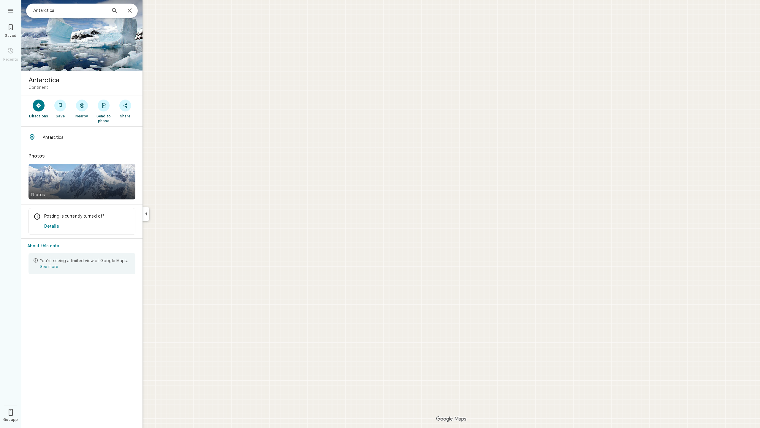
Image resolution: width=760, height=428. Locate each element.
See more (49, 266)
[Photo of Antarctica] (81, 35)
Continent (38, 87)
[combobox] (69, 10)
